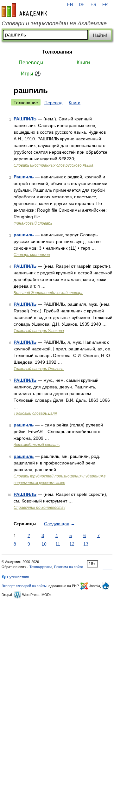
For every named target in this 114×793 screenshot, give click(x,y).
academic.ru (24, 10)
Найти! (100, 35)
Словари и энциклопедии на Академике (54, 23)
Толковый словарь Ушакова (39, 331)
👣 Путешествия (15, 577)
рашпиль (24, 234)
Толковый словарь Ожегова (39, 369)
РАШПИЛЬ (25, 118)
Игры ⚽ (31, 73)
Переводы (31, 62)
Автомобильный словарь (37, 445)
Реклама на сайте (68, 567)
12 (71, 544)
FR (105, 5)
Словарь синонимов (32, 255)
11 (57, 544)
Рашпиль (24, 176)
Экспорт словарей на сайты (24, 586)
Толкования (57, 51)
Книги (83, 62)
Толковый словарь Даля (35, 413)
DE (82, 5)
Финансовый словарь (33, 223)
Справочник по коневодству (39, 507)
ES (93, 5)
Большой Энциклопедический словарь (48, 293)
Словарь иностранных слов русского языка (53, 165)
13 (85, 544)
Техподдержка (40, 567)
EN (70, 5)
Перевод (53, 102)
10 (44, 544)
